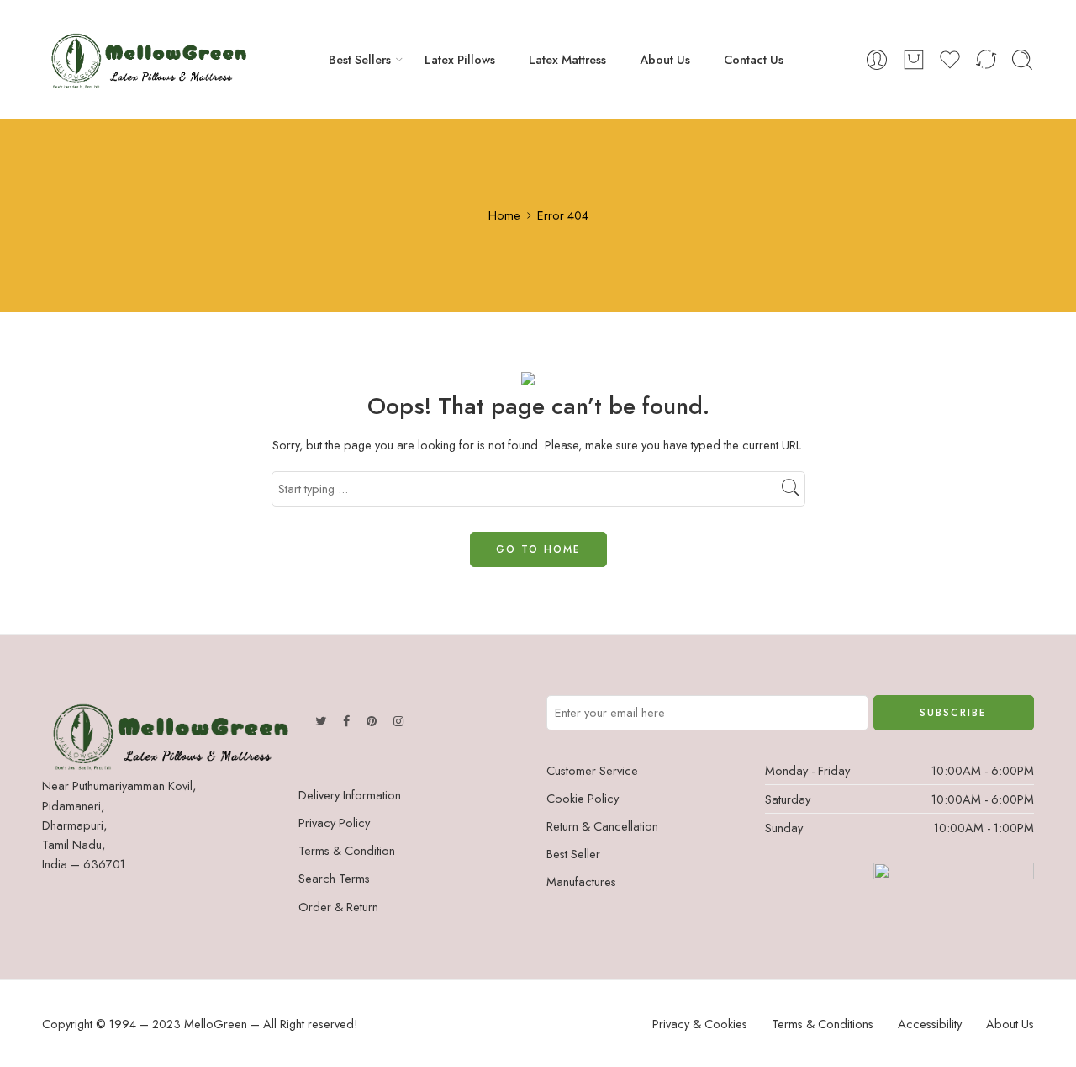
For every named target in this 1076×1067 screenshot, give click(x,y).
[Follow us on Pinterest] (372, 720)
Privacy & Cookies (699, 1023)
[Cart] (914, 60)
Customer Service (592, 770)
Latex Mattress (567, 59)
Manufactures (581, 881)
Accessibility (930, 1023)
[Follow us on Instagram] (398, 720)
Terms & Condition (346, 850)
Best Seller (573, 854)
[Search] (1022, 60)
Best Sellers (360, 59)
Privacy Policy (334, 822)
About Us (665, 59)
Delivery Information (349, 795)
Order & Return (338, 907)
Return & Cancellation (602, 826)
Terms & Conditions (822, 1023)
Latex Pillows (460, 59)
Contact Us (753, 59)
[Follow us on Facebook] (346, 720)
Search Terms (334, 878)
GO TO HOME (538, 549)
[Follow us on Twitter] (320, 720)
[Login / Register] (876, 59)
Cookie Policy (582, 798)
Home (504, 215)
